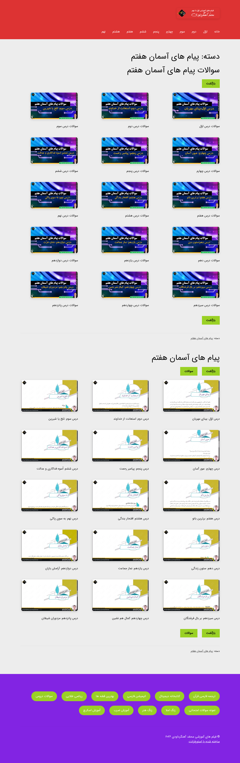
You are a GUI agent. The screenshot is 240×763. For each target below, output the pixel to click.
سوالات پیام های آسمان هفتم (173, 70)
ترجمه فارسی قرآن (204, 696)
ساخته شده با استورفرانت (204, 741)
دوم (194, 31)
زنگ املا (171, 710)
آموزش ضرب (121, 710)
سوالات (188, 371)
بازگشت (210, 83)
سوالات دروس (44, 696)
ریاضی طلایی (74, 696)
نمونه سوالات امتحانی (202, 710)
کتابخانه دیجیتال (169, 696)
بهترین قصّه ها (105, 696)
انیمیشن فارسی (136, 696)
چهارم (169, 31)
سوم (182, 31)
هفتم (130, 31)
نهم (104, 31)
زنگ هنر (147, 710)
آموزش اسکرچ (91, 710)
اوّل (205, 31)
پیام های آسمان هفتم (202, 338)
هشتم (116, 31)
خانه (217, 31)
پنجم (156, 31)
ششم (143, 31)
